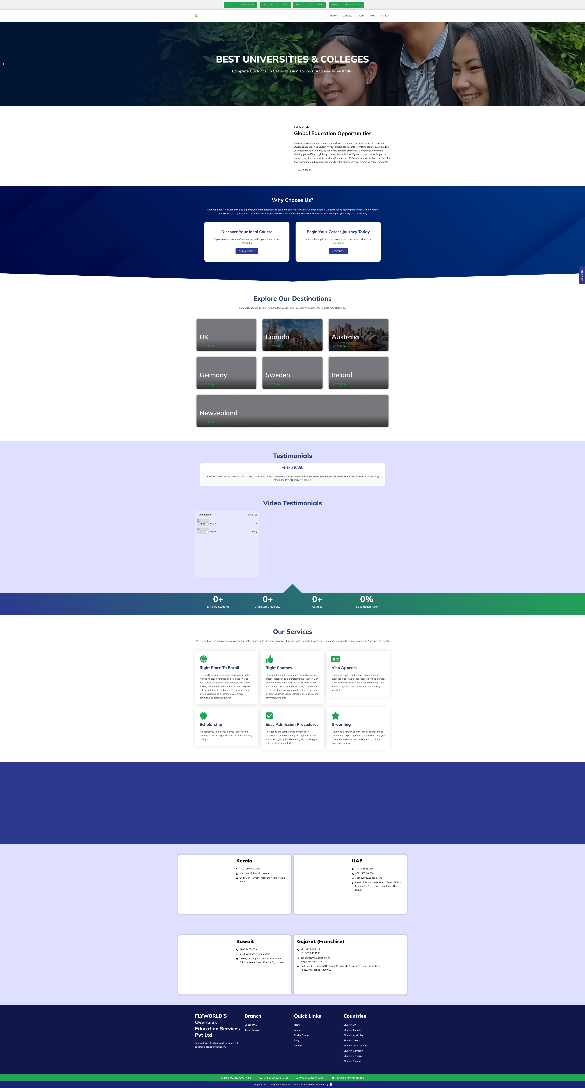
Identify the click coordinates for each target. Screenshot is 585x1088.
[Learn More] (217, 346)
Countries (347, 15)
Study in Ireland (352, 1040)
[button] (3, 64)
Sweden (278, 375)
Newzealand (219, 413)
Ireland (342, 375)
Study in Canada (352, 1030)
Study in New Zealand (355, 1045)
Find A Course (301, 1035)
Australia (345, 337)
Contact (385, 15)
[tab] (227, 523)
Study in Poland (352, 1061)
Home (333, 15)
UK (204, 337)
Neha (213, 531)
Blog (372, 15)
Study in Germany (353, 1050)
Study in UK (350, 1024)
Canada (277, 337)
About (361, 15)
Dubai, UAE (251, 1024)
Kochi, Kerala (252, 1030)
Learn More (207, 346)
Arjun (213, 523)
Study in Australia (353, 1035)
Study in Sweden (353, 1055)
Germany (213, 375)
